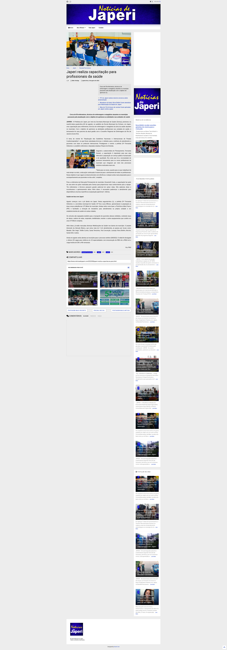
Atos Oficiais (80, 27)
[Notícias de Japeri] (113, 23)
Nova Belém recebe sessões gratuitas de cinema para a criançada (146, 127)
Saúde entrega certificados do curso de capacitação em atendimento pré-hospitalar (82, 300)
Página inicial (99, 310)
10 (139, 444)
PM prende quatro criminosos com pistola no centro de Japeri (146, 252)
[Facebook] (67, 1)
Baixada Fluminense (85, 68)
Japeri (74, 68)
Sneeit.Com (117, 646)
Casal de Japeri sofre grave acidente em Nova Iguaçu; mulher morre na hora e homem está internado (147, 421)
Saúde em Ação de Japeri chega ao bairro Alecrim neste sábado (113, 300)
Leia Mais (154, 294)
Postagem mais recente (77, 310)
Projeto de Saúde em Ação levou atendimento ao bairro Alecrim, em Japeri (113, 282)
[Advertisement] (81, 96)
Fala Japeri (92, 27)
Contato (101, 27)
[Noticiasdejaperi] (73, 1)
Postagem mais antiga (121, 310)
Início (71, 27)
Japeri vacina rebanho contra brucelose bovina (79, 283)
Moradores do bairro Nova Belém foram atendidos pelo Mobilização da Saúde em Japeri (114, 103)
